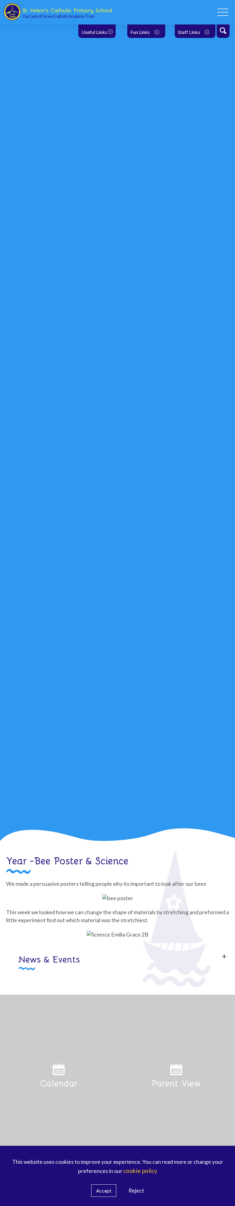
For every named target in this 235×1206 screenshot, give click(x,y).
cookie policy (140, 1170)
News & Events (49, 958)
